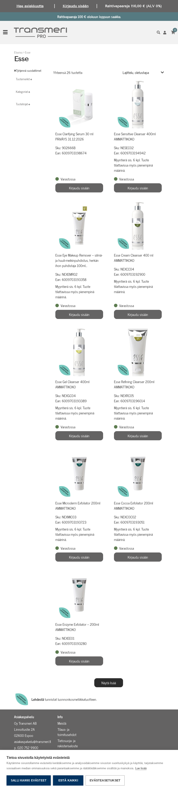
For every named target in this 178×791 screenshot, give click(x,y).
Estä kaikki (68, 780)
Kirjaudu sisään (76, 6)
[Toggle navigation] (5, 32)
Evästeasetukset (105, 780)
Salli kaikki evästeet (28, 780)
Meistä (62, 723)
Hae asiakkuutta (30, 6)
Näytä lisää (108, 683)
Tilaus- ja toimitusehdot (67, 731)
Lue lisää (141, 768)
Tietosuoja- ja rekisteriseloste (68, 743)
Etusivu (18, 52)
